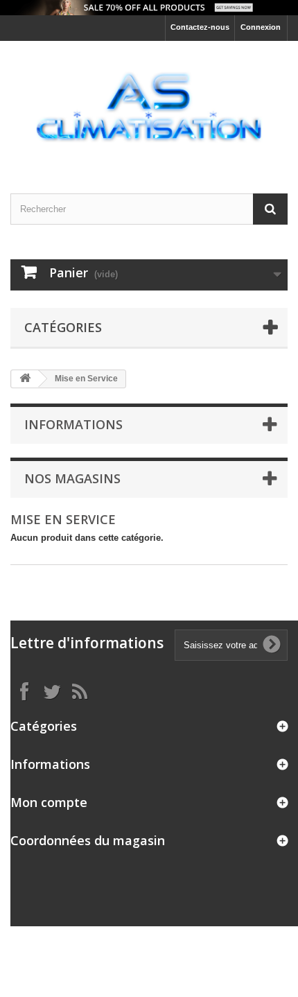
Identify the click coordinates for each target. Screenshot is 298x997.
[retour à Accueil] (25, 379)
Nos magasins (72, 478)
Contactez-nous (199, 27)
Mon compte (48, 802)
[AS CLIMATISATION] (149, 104)
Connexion (260, 27)
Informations (73, 424)
